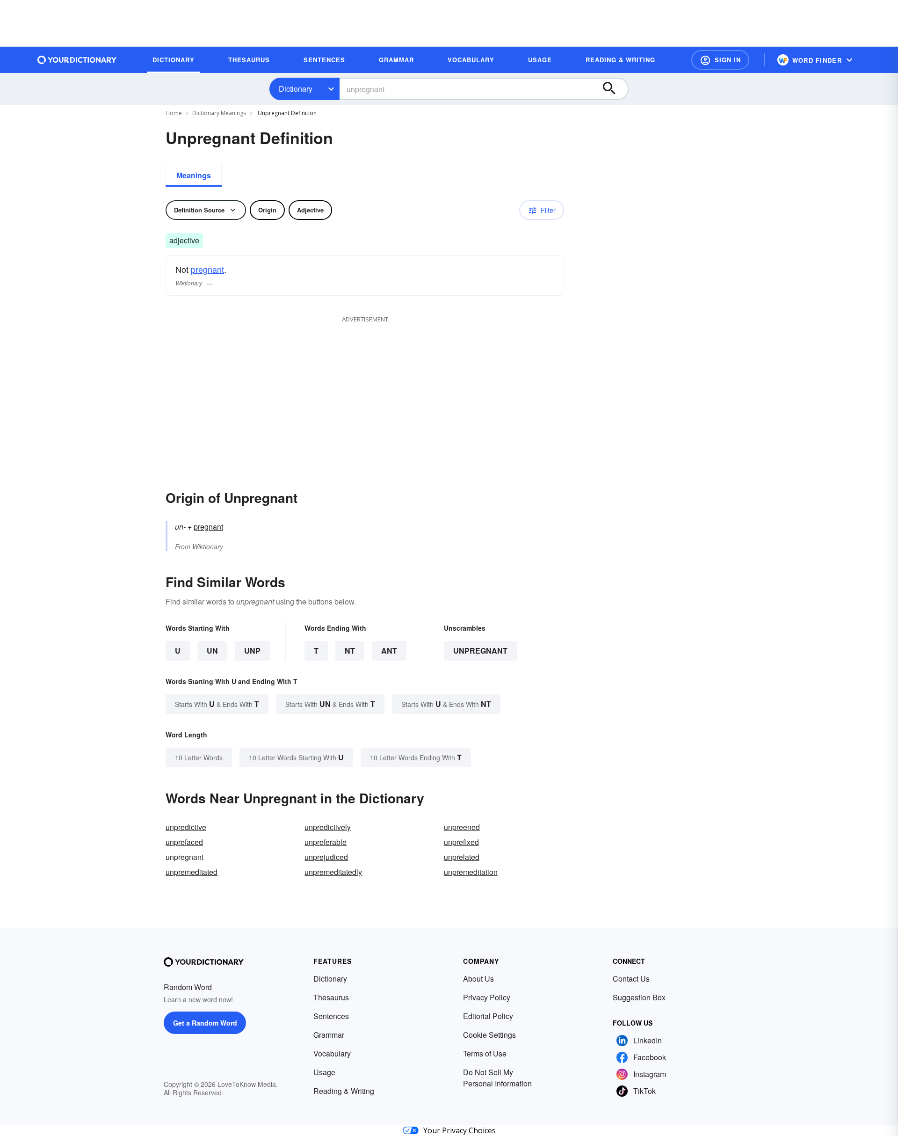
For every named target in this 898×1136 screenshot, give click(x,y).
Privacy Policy (486, 997)
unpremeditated (191, 872)
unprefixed (461, 842)
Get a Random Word (205, 1022)
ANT (389, 650)
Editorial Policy (488, 1016)
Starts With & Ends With (217, 704)
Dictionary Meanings (219, 113)
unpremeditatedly (333, 872)
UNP (252, 650)
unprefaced (184, 842)
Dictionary (295, 88)
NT (350, 650)
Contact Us (631, 978)
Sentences (331, 1016)
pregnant (207, 269)
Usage (324, 1072)
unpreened (462, 827)
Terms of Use (485, 1053)
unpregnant (480, 650)
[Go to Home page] (77, 60)
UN (212, 650)
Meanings (193, 175)
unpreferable (325, 842)
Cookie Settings (489, 1034)
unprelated (461, 857)
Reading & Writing (343, 1090)
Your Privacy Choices (459, 1130)
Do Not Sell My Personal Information (497, 1078)
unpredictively (327, 827)
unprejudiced (326, 857)
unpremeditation (471, 872)
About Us (478, 978)
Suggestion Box (639, 997)
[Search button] (614, 89)
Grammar (328, 1034)
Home (174, 113)
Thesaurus (331, 997)
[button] (720, 60)
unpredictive (186, 827)
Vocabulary (332, 1053)
